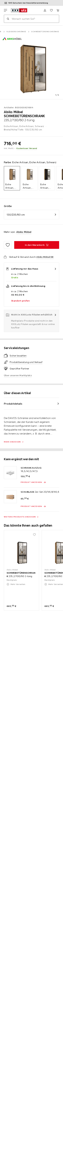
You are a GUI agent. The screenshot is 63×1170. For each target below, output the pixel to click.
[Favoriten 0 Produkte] (51, 10)
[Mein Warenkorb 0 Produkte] (58, 10)
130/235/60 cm (16, 214)
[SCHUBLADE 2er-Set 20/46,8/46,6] (10, 496)
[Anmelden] (45, 10)
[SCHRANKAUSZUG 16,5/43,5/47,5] (10, 472)
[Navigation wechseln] (5, 10)
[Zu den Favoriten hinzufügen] (8, 245)
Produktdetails (13, 403)
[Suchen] (8, 19)
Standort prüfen (20, 300)
